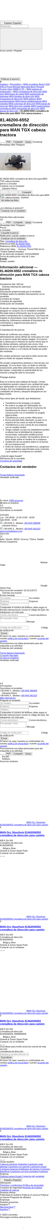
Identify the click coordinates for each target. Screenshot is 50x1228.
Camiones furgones (9, 1169)
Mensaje (31, 622)
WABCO (17, 89)
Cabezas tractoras (9, 1164)
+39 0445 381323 (32, 529)
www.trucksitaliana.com (11, 531)
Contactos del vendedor (33, 1176)
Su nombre (34, 598)
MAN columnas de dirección (22, 104)
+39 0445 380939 (32, 523)
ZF (23, 89)
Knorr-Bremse (13, 87)
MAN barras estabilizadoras (28, 101)
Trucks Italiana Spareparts (12, 475)
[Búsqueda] (21, 39)
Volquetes (23, 1164)
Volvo (10, 89)
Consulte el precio (9, 233)
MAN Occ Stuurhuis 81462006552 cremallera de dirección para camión (22, 834)
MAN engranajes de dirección (19, 97)
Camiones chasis (38, 1167)
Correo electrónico (38, 615)
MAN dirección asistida (20, 106)
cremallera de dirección (16, 241)
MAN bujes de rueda (14, 94)
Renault (40, 87)
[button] (25, 65)
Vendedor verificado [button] (9, 477)
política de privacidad (18, 638)
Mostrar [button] (20, 523)
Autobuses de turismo (29, 1169)
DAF (47, 84)
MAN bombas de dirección (21, 96)
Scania (3, 89)
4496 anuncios (16, 500)
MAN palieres (29, 99)
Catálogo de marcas (9, 1190)
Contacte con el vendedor (13, 211)
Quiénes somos (7, 1176)
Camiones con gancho (19, 1167)
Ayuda (18, 1176)
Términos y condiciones (11, 1185)
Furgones (43, 1171)
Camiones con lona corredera (24, 1171)
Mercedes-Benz (28, 87)
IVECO (3, 87)
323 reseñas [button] (6, 508)
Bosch (42, 84)
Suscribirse (6, 1057)
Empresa (33, 601)
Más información (8, 698)
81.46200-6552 (23, 244)
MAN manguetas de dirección (25, 108)
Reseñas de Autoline (32, 1188)
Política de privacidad (33, 1185)
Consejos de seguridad (11, 461)
